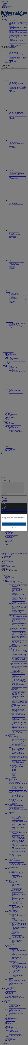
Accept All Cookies (14, 523)
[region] (14, 522)
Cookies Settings (14, 527)
